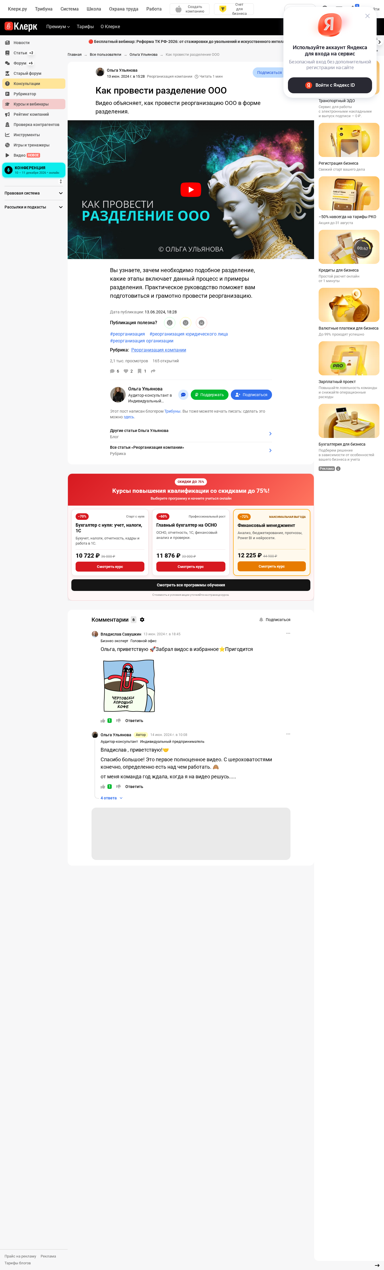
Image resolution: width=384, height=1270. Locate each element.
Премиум (56, 26)
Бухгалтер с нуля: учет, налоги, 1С (109, 527)
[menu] (36, 108)
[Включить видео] (191, 189)
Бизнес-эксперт (114, 641)
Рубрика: (119, 350)
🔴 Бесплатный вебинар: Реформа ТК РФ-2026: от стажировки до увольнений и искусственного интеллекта (191, 41)
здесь (129, 417)
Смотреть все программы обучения (191, 585)
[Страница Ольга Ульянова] (100, 71)
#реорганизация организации (141, 341)
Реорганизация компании (169, 76)
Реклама (48, 1256)
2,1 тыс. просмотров (129, 361)
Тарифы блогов (18, 1263)
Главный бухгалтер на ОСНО (186, 525)
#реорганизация (127, 334)
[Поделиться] (153, 371)
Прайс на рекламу (20, 1256)
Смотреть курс (110, 566)
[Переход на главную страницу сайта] (21, 27)
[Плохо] (201, 322)
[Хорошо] (169, 322)
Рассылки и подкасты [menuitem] (25, 207)
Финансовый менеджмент (266, 525)
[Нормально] (185, 322)
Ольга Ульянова (116, 735)
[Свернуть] (377, 1265)
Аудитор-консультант (119, 741)
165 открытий (166, 361)
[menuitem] (33, 43)
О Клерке (110, 26)
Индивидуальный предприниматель (172, 741)
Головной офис (143, 641)
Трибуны (172, 411)
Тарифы (85, 26)
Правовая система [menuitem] (22, 193)
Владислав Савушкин (121, 634)
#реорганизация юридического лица (189, 334)
